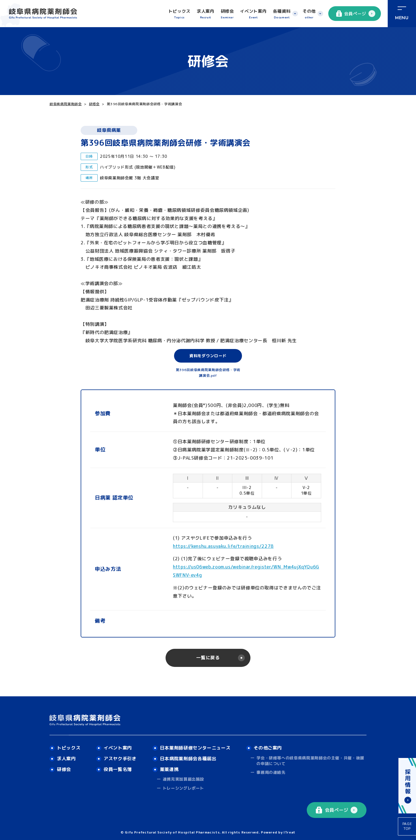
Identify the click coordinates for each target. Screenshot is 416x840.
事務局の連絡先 (270, 772)
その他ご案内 (268, 748)
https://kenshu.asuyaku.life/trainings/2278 (223, 546)
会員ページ (355, 14)
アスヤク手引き (120, 758)
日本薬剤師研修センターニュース (195, 748)
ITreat (289, 832)
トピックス (179, 14)
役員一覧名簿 (118, 769)
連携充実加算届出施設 (183, 779)
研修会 (227, 14)
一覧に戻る (208, 657)
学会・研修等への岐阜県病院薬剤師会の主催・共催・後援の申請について (310, 760)
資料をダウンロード (208, 355)
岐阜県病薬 (109, 130)
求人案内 (206, 14)
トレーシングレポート (183, 788)
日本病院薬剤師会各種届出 (188, 758)
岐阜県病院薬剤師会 (66, 104)
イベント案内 (253, 14)
